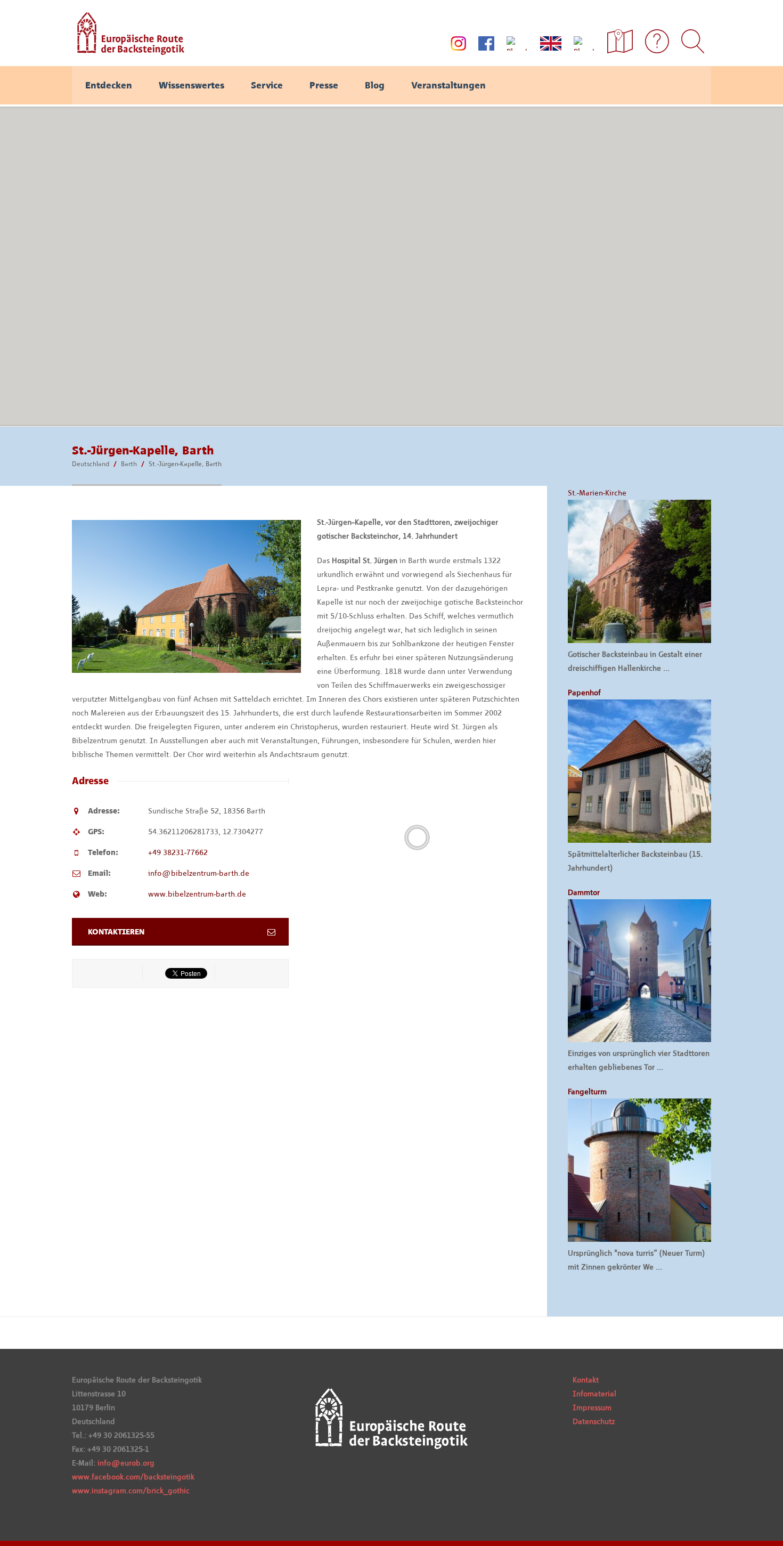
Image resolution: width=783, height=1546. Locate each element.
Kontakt (586, 1380)
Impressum (592, 1407)
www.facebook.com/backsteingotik (133, 1477)
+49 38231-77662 (178, 852)
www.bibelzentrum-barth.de (197, 894)
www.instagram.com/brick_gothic (131, 1490)
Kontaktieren (116, 932)
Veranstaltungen (448, 85)
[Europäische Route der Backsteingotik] (128, 51)
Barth (129, 464)
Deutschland (90, 464)
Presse (323, 85)
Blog (375, 85)
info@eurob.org (125, 1463)
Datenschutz (594, 1421)
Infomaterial (594, 1393)
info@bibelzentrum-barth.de (198, 873)
